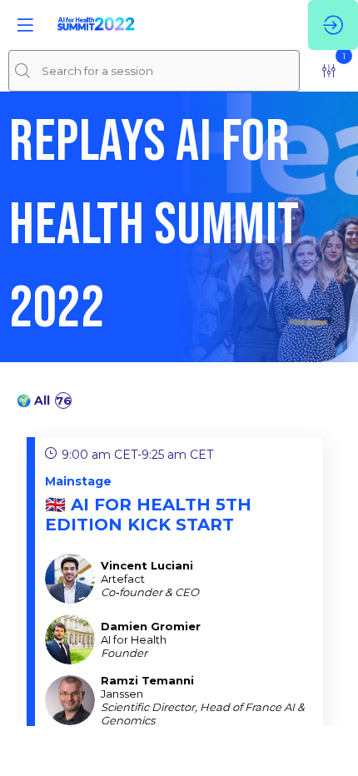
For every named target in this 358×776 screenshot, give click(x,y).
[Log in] (333, 25)
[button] (25, 25)
